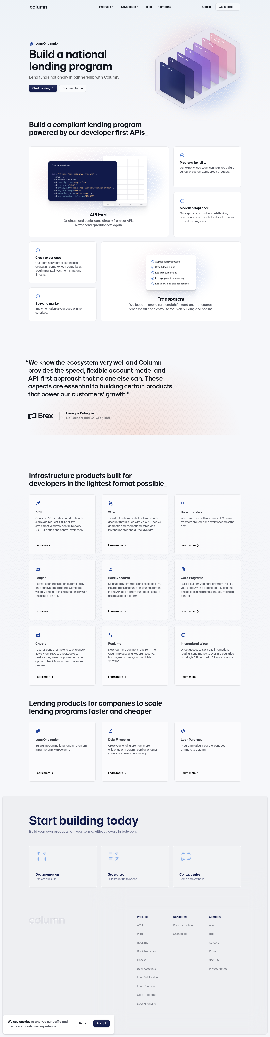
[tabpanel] (135, 397)
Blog (149, 7)
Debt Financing (146, 1003)
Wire (140, 934)
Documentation (183, 925)
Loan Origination (147, 977)
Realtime (142, 942)
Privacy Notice (218, 969)
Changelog (180, 934)
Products (105, 7)
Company (164, 7)
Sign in (206, 7)
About (212, 925)
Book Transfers (146, 951)
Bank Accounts (146, 969)
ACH (140, 925)
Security (214, 960)
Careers (214, 942)
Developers (128, 7)
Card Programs (146, 995)
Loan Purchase (146, 986)
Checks (141, 960)
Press (212, 951)
